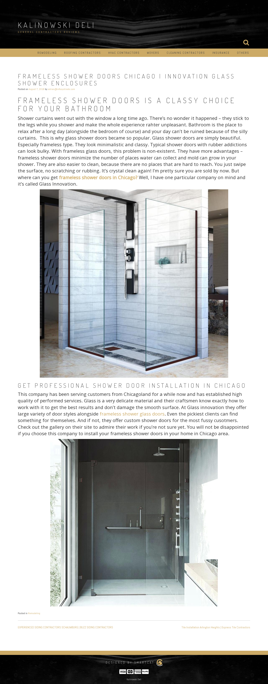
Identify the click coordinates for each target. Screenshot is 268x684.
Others (243, 53)
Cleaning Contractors (186, 53)
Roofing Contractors (82, 53)
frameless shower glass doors (132, 414)
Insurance (221, 53)
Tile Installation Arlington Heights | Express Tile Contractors (216, 627)
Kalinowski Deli (57, 25)
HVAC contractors (124, 53)
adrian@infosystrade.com (61, 89)
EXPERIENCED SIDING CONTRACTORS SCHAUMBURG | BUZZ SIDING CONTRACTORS (65, 627)
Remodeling (47, 53)
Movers (153, 53)
